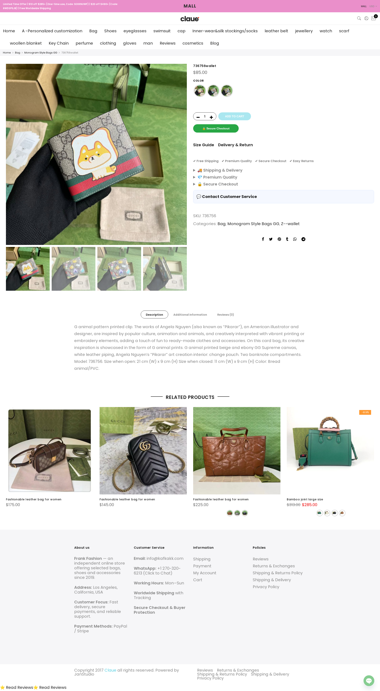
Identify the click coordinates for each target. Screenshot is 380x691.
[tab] (154, 314)
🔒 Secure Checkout (216, 128)
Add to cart (234, 116)
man (148, 43)
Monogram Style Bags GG (40, 52)
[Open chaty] (369, 680)
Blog (214, 43)
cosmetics (192, 43)
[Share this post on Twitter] (271, 239)
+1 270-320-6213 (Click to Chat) (157, 571)
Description (154, 315)
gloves (129, 43)
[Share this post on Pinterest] (279, 239)
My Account (204, 573)
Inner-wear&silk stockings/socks (225, 31)
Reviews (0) (225, 315)
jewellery (304, 31)
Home (9, 31)
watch (326, 31)
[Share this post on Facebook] (263, 239)
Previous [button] (12, 154)
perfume (84, 43)
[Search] (359, 18)
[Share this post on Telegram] (303, 239)
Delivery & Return (235, 145)
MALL (190, 6)
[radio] (200, 91)
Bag (93, 31)
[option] (96, 154)
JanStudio (84, 674)
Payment (202, 566)
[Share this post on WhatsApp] (294, 239)
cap (181, 31)
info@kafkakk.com (165, 558)
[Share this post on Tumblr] (287, 239)
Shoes (110, 31)
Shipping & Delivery (272, 580)
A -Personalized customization (52, 31)
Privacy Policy (266, 587)
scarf (344, 31)
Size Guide (203, 145)
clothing (108, 43)
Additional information (190, 315)
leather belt (276, 31)
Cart (197, 580)
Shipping (202, 559)
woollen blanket (26, 43)
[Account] (366, 18)
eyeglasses (135, 31)
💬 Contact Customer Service (226, 196)
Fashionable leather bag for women (34, 499)
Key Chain (59, 43)
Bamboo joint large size (305, 499)
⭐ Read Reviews (16, 687)
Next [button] (180, 154)
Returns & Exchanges (274, 566)
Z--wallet (290, 224)
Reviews (168, 43)
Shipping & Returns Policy (278, 573)
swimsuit (162, 31)
